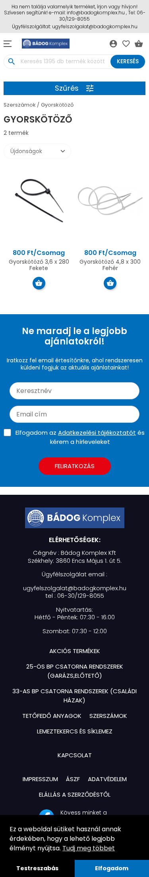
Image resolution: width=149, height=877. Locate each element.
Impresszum (40, 779)
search (11, 61)
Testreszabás (37, 868)
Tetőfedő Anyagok (51, 716)
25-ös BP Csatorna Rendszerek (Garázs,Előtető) (74, 671)
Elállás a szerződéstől (74, 794)
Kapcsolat (75, 755)
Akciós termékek (74, 651)
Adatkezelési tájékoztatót (97, 432)
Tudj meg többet (88, 848)
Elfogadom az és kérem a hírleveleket (80, 437)
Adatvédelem (107, 779)
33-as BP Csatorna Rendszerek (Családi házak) (74, 695)
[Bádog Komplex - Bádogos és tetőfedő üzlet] (74, 518)
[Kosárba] (39, 283)
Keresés (128, 61)
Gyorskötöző (57, 105)
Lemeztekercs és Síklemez (74, 731)
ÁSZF (73, 779)
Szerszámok (20, 105)
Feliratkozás (75, 466)
